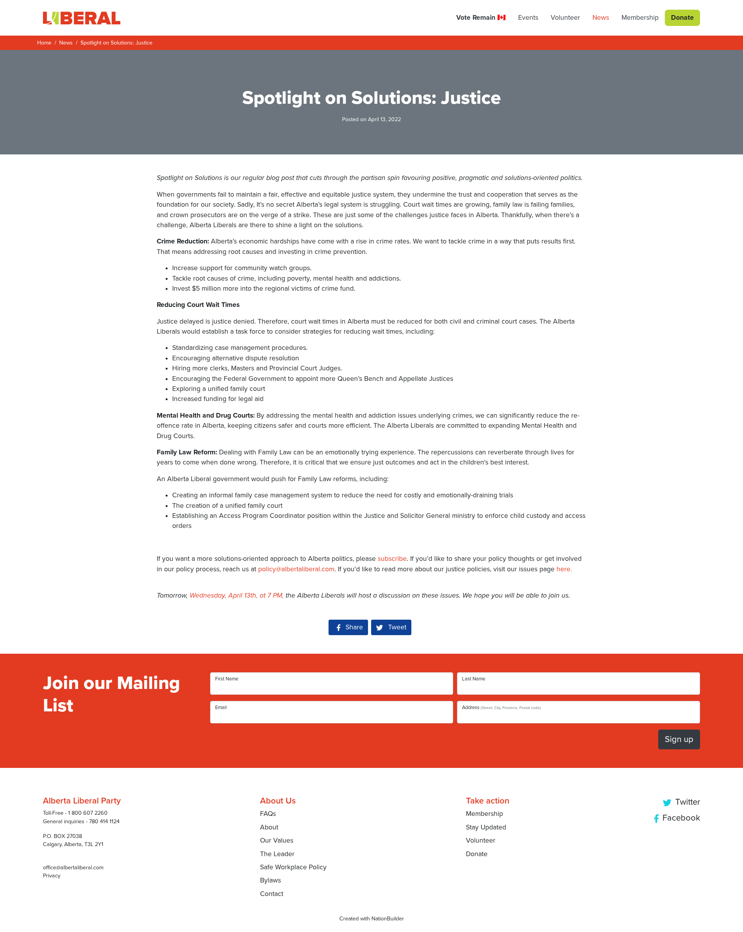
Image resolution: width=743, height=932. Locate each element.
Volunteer (480, 840)
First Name (226, 679)
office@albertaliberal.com (73, 867)
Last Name (473, 679)
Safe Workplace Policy (293, 867)
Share (357, 627)
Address (501, 707)
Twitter (686, 802)
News (66, 42)
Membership (484, 814)
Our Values (276, 840)
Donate (477, 854)
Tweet (396, 627)
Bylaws (270, 880)
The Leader (277, 854)
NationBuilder (388, 918)
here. (564, 569)
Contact (271, 894)
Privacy (51, 875)
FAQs (268, 814)
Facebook (680, 818)
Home (44, 42)
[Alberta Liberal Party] (81, 17)
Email (221, 707)
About (269, 827)
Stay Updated (486, 827)
